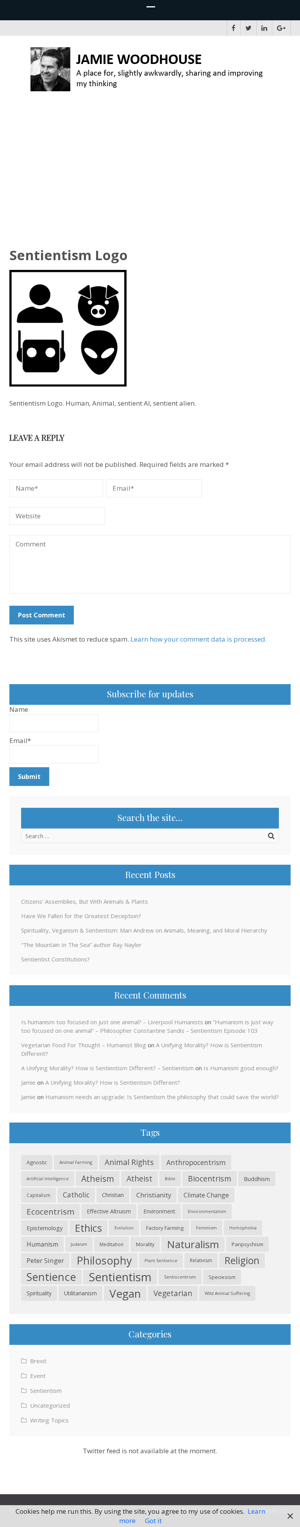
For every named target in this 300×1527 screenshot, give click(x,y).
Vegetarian (173, 1293)
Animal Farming (75, 1162)
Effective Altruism (109, 1211)
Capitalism (38, 1195)
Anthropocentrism (196, 1162)
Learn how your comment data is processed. (198, 639)
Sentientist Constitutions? (55, 959)
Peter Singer (45, 1260)
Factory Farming (165, 1227)
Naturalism (193, 1244)
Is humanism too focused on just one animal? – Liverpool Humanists (112, 1022)
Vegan (125, 1293)
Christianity (153, 1194)
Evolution (124, 1228)
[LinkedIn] (264, 28)
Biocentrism (209, 1178)
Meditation (111, 1244)
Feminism (206, 1228)
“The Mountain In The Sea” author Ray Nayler (81, 945)
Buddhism (257, 1179)
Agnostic (37, 1162)
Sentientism (120, 1277)
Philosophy (104, 1260)
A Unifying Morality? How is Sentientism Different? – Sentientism (107, 1068)
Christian (113, 1195)
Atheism (97, 1178)
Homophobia (243, 1228)
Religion (242, 1260)
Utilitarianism (80, 1293)
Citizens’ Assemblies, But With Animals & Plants (84, 901)
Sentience (51, 1277)
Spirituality (39, 1293)
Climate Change (206, 1195)
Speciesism (222, 1276)
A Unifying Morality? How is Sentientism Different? (112, 1082)
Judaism (79, 1244)
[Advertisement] (150, 164)
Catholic (76, 1194)
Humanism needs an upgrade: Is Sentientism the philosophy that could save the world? (162, 1097)
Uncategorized (50, 1405)
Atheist (139, 1178)
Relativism (201, 1260)
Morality (145, 1244)
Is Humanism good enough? (241, 1068)
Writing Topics (49, 1420)
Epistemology (44, 1228)
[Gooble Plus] (281, 28)
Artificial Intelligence (48, 1178)
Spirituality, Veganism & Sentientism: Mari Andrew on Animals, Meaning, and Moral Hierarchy (144, 930)
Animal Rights (129, 1162)
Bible (170, 1178)
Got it (153, 1520)
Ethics (88, 1227)
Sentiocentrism (180, 1277)
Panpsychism (247, 1244)
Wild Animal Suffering (227, 1293)
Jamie (28, 1082)
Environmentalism (207, 1211)
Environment (159, 1211)
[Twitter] (248, 28)
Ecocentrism (50, 1211)
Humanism (42, 1244)
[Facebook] (233, 28)
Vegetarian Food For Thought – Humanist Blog (83, 1045)
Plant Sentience (161, 1260)
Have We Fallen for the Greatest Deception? (81, 916)
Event (38, 1376)
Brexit (38, 1361)
